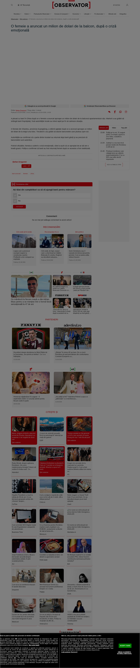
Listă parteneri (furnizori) (69, 652)
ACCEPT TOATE (125, 645)
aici (15, 657)
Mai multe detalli (34, 645)
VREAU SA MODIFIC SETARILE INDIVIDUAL (124, 652)
